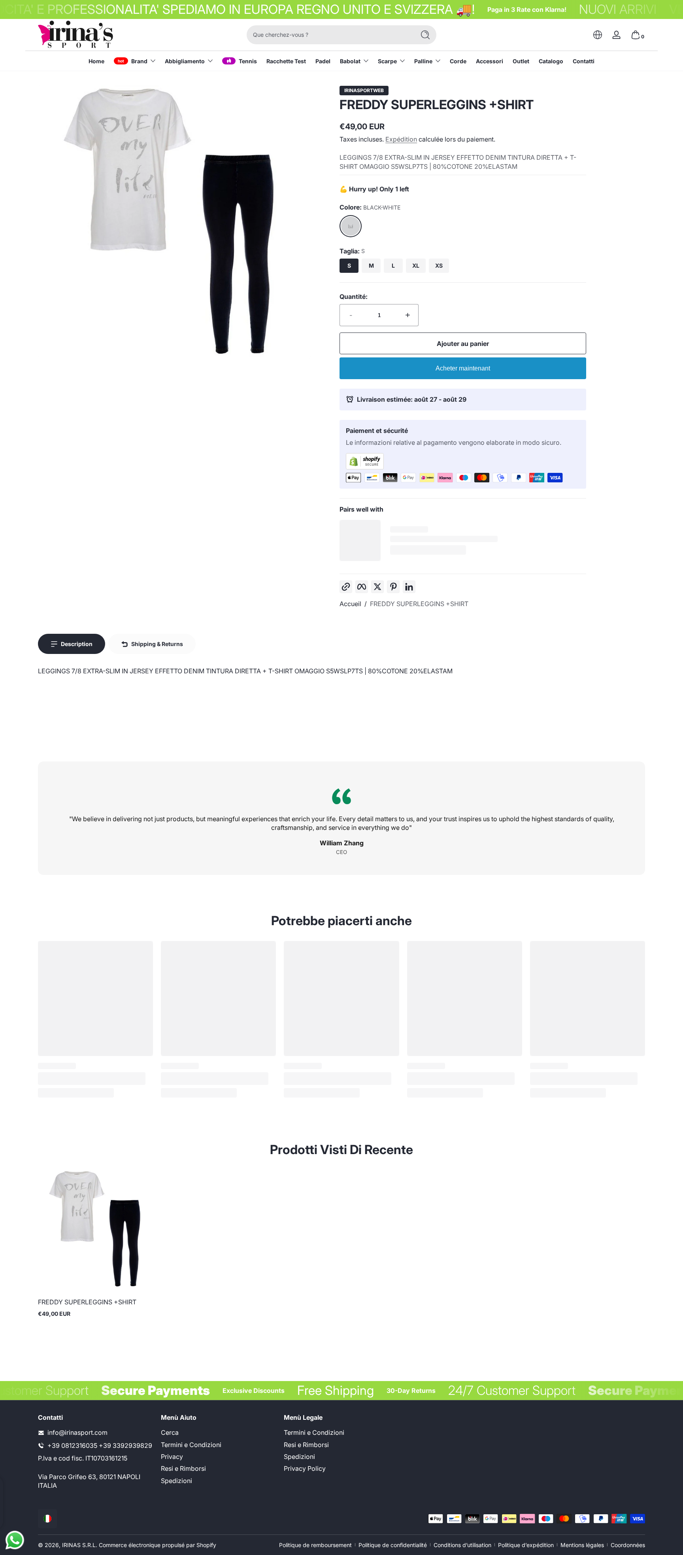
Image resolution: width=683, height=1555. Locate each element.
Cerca (170, 1432)
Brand (139, 61)
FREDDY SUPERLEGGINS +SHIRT (419, 604)
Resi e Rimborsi (183, 1469)
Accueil (350, 604)
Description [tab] (76, 644)
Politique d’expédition (526, 1545)
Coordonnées (628, 1545)
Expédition (401, 139)
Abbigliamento (185, 61)
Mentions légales (582, 1545)
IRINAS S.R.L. (79, 1545)
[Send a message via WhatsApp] (15, 1540)
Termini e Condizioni (191, 1445)
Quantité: (354, 296)
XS (439, 265)
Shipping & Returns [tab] (157, 644)
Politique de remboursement (315, 1545)
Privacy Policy (305, 1469)
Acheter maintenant (463, 368)
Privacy (172, 1457)
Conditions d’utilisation (462, 1545)
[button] (597, 34)
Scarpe (387, 61)
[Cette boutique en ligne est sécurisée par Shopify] (463, 461)
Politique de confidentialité (392, 1545)
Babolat (350, 61)
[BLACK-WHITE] (350, 226)
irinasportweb (364, 90)
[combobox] (329, 34)
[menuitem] (218, 1432)
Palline (423, 61)
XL (415, 265)
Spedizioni (176, 1481)
